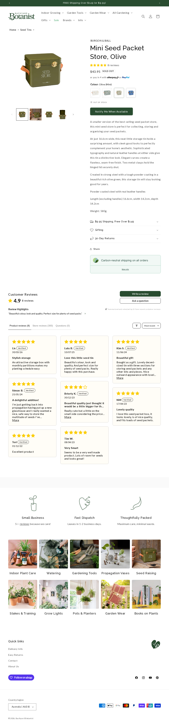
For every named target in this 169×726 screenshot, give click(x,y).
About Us (13, 666)
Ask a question (140, 300)
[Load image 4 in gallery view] (62, 114)
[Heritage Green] (107, 93)
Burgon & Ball (100, 40)
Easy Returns (15, 654)
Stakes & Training (23, 613)
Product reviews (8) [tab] (20, 325)
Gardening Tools (84, 573)
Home (12, 29)
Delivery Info (15, 648)
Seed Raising (146, 573)
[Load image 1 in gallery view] (22, 114)
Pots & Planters (84, 613)
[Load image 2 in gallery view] (35, 114)
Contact (12, 660)
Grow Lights (53, 613)
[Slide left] (12, 114)
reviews (24, 523)
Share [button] (96, 248)
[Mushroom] (95, 93)
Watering (54, 573)
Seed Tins (26, 29)
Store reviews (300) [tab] (43, 325)
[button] (52, 12)
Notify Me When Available (111, 111)
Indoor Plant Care (22, 573)
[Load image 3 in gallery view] (49, 114)
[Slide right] (73, 114)
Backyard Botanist (25, 718)
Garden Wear (115, 613)
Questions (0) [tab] (63, 325)
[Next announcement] (159, 3)
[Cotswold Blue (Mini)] (131, 93)
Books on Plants (146, 613)
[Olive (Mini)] (119, 93)
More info (125, 269)
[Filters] (137, 325)
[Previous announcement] (9, 3)
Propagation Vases (115, 573)
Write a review (140, 293)
